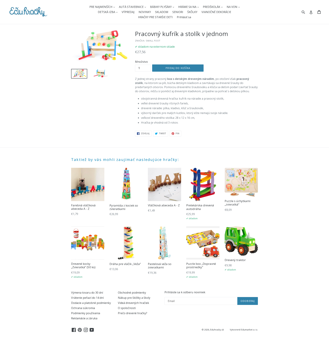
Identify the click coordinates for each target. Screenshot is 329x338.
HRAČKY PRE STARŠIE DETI (155, 17)
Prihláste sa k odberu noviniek (184, 292)
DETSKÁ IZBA (107, 12)
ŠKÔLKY (192, 12)
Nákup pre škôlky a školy (134, 298)
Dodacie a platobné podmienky (91, 303)
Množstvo (141, 62)
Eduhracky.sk (217, 329)
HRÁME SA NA (187, 7)
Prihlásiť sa (184, 17)
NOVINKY (145, 12)
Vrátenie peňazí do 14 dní (87, 298)
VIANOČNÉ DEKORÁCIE (216, 12)
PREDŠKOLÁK (212, 7)
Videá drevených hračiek (133, 303)
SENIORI (177, 12)
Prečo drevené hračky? (132, 313)
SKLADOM (161, 12)
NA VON (232, 7)
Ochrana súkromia (83, 308)
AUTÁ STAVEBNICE (131, 7)
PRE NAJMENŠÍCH (101, 7)
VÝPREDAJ (128, 12)
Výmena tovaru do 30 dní (87, 292)
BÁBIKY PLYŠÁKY (161, 7)
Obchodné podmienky (132, 292)
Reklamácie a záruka (84, 318)
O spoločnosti (127, 308)
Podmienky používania (85, 313)
